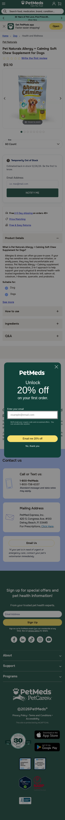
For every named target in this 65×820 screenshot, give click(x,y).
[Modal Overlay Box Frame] (32, 410)
